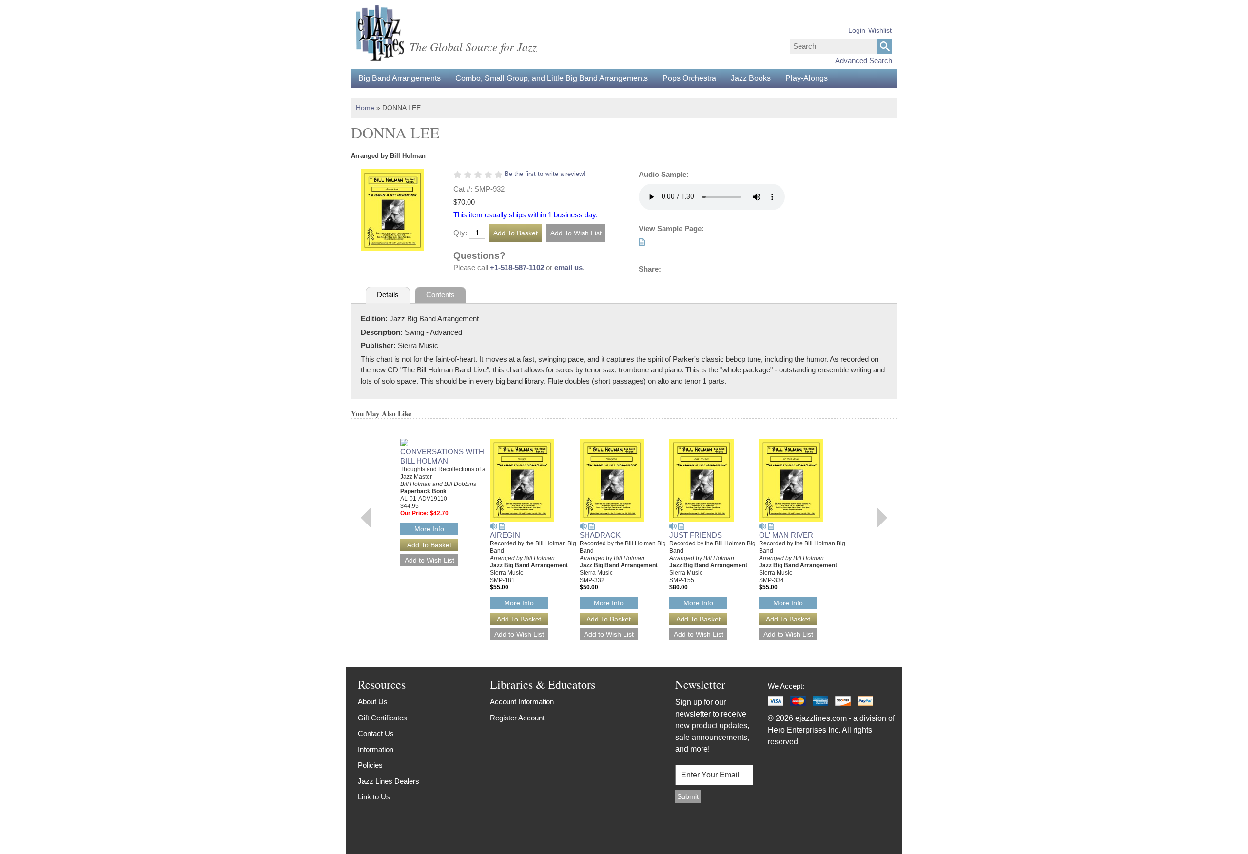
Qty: (460, 232)
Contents (440, 295)
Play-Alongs (806, 78)
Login (856, 30)
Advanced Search (863, 61)
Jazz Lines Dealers (388, 781)
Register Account (517, 718)
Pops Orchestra (689, 78)
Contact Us (376, 733)
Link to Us (374, 797)
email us (568, 267)
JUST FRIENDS (695, 535)
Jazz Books (751, 78)
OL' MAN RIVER (786, 535)
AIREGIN (505, 535)
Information (375, 749)
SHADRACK (600, 535)
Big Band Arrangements (399, 78)
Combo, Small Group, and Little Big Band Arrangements (551, 78)
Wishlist (880, 30)
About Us (373, 702)
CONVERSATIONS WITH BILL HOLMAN (442, 456)
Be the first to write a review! (545, 173)
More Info (429, 529)
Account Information (522, 702)
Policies (370, 765)
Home (365, 108)
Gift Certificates (382, 718)
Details (388, 295)
